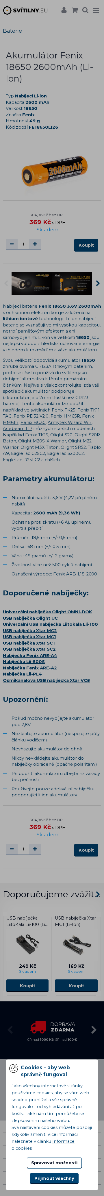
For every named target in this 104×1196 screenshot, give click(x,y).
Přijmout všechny (54, 1178)
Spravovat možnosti (54, 1162)
